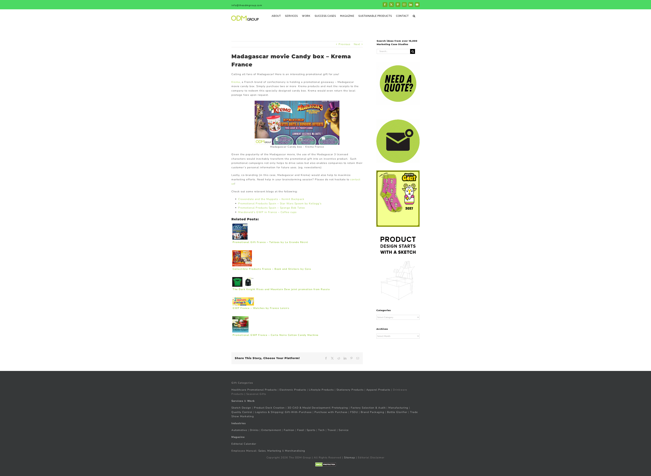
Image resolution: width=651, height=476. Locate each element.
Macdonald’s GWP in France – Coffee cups (267, 212)
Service (344, 430)
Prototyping (340, 407)
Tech (321, 430)
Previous (344, 44)
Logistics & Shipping (269, 412)
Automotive (239, 430)
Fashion (289, 430)
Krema (235, 82)
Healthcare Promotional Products (254, 389)
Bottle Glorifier (396, 412)
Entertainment (271, 430)
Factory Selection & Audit (368, 407)
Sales (262, 450)
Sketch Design (241, 407)
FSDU (354, 412)
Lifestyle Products (321, 389)
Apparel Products (378, 389)
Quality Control (241, 412)
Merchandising (295, 450)
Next (357, 44)
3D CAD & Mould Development (309, 407)
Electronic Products (293, 389)
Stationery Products (350, 389)
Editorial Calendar (243, 443)
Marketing (274, 450)
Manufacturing (398, 407)
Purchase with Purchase (331, 412)
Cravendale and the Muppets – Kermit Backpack (271, 199)
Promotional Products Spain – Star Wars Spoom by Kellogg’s (280, 203)
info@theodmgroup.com (246, 5)
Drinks (254, 430)
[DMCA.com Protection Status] (325, 464)
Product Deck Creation (269, 407)
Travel (332, 430)
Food (300, 430)
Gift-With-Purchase (298, 412)
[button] (414, 15)
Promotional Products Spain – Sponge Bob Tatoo (271, 207)
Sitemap (349, 457)
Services (237, 401)
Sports (311, 430)
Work (251, 401)
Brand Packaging (372, 412)
